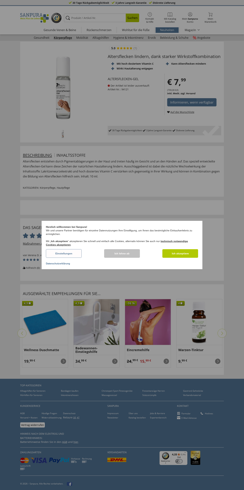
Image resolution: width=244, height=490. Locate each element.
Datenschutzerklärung (58, 263)
